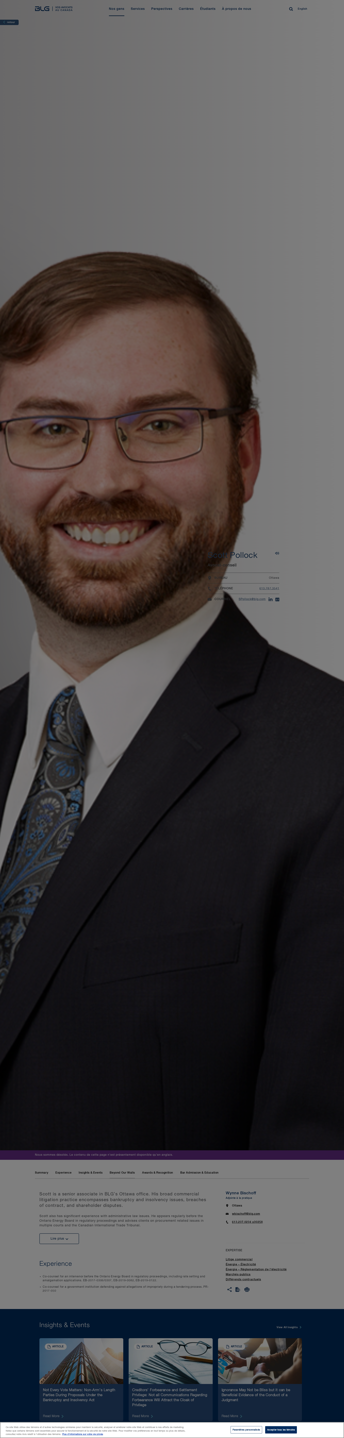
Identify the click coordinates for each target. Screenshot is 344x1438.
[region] (172, 1430)
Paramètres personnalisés (246, 1430)
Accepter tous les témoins (281, 1430)
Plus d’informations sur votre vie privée (82, 1434)
